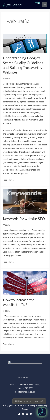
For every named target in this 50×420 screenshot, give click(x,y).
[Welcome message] (42, 412)
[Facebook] (31, 414)
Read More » (8, 179)
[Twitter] (19, 414)
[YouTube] (27, 414)
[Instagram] (23, 414)
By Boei (41, 418)
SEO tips (7, 79)
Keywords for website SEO (24, 219)
